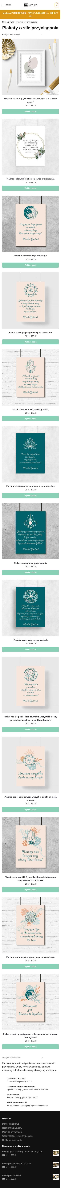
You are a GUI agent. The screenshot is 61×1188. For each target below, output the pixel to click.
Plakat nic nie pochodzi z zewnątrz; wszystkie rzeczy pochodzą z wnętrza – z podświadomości (30, 718)
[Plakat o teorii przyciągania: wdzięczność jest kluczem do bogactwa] (30, 1002)
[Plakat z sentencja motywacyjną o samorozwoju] (30, 925)
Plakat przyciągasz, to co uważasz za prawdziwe (30, 486)
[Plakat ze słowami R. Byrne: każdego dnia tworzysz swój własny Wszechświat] (30, 845)
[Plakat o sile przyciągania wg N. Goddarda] (30, 300)
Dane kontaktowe (10, 1124)
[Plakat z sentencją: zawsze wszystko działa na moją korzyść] (30, 765)
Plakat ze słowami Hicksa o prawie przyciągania (30, 179)
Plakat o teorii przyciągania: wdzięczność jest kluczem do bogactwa (30, 1036)
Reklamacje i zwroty (12, 1140)
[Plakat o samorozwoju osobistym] (30, 224)
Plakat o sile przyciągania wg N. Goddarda (30, 332)
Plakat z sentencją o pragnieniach (30, 640)
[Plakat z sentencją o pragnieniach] (30, 608)
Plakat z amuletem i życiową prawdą (30, 409)
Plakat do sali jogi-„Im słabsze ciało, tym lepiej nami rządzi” (30, 100)
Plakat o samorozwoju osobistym (30, 255)
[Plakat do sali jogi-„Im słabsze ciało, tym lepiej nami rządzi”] (30, 67)
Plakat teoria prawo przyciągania (30, 563)
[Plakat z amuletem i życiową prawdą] (30, 377)
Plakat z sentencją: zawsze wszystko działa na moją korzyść (30, 798)
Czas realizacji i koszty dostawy (17, 1136)
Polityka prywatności (12, 1132)
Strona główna (8, 22)
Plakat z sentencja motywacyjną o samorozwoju (30, 957)
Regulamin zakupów (12, 1127)
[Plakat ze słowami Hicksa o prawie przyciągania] (30, 147)
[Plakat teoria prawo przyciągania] (30, 531)
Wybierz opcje (30, 111)
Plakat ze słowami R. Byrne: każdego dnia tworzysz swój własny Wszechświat (30, 879)
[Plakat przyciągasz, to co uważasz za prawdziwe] (30, 454)
